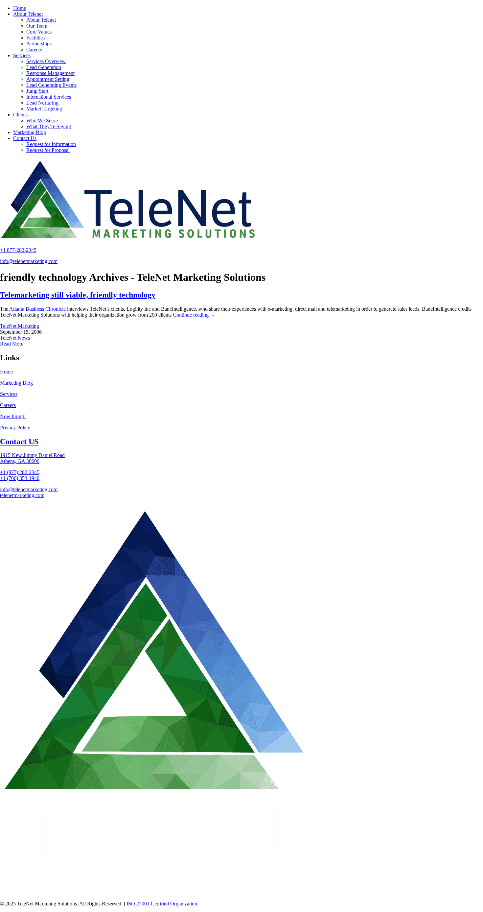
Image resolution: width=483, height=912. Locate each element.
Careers (8, 405)
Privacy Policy (15, 427)
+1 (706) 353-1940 (19, 478)
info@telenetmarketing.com (29, 261)
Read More (11, 344)
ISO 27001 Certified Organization (161, 903)
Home (6, 371)
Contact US (19, 441)
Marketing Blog (16, 383)
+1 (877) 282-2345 (19, 472)
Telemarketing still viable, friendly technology (77, 295)
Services (8, 394)
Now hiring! (13, 416)
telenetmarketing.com (22, 495)
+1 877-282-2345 (18, 250)
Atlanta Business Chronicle (37, 309)
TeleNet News (15, 338)
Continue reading (194, 315)
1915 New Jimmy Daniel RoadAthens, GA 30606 (32, 458)
